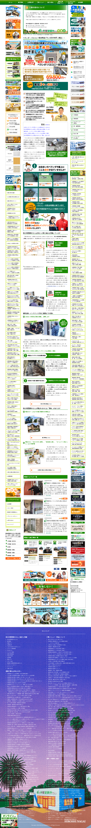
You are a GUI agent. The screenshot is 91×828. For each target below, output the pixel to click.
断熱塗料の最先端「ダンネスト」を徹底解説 (78, 378)
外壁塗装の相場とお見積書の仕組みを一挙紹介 (58, 655)
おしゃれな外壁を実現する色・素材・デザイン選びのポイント (20, 801)
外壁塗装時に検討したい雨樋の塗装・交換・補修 (12, 349)
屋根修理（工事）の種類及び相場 (11, 231)
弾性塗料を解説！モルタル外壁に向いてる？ (78, 435)
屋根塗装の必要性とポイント (54, 668)
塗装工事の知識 (10, 192)
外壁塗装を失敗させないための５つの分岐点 (16, 682)
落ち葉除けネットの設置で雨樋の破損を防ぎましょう (59, 721)
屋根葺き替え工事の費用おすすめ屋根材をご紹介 (12, 235)
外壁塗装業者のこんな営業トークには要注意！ (78, 300)
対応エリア (9, 659)
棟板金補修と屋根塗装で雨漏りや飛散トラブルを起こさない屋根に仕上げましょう (24, 771)
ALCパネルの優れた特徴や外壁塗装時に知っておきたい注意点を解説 (21, 761)
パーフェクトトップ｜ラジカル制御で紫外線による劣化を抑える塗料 (62, 761)
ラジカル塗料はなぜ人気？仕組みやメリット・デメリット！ (19, 817)
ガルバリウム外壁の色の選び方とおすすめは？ (17, 721)
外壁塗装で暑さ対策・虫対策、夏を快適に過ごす (58, 752)
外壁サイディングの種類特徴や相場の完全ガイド (12, 292)
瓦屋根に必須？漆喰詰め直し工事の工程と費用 (58, 701)
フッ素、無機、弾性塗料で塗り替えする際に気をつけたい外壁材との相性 (22, 768)
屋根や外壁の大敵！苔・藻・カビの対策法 (77, 358)
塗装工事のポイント (11, 201)
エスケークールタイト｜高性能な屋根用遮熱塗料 (58, 773)
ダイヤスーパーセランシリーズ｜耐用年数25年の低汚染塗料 (60, 770)
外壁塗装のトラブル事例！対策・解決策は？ (78, 394)
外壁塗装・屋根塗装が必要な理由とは (15, 704)
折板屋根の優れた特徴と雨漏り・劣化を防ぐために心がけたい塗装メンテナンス (65, 695)
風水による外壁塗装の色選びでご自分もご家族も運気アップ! (20, 686)
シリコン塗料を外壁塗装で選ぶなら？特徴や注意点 (13, 268)
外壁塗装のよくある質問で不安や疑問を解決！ (78, 182)
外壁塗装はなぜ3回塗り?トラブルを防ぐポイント (13, 321)
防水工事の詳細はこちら (46, 403)
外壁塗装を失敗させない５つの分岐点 (77, 190)
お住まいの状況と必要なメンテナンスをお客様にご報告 (36, 133)
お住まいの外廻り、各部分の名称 (14, 713)
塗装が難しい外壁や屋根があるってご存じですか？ (78, 309)
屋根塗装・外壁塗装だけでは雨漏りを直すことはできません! (20, 700)
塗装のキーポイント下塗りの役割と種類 (76, 264)
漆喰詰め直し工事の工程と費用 (76, 337)
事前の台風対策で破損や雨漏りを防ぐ (76, 382)
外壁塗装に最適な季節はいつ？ (12, 255)
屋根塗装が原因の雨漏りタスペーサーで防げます (12, 370)
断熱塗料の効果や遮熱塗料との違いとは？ (77, 374)
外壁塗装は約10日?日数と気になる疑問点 (77, 219)
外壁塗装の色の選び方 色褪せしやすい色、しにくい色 (18, 677)
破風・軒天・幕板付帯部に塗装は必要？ (12, 325)
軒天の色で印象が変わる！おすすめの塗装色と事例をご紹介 (60, 712)
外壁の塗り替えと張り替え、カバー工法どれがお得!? (77, 235)
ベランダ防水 (13, 75)
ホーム (10, 2)
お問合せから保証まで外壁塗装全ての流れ (57, 644)
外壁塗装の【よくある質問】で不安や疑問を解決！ (18, 673)
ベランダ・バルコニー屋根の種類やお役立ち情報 (13, 431)
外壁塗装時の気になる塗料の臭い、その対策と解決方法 (19, 697)
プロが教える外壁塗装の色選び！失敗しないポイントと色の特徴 (20, 675)
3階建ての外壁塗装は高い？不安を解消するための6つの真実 (20, 699)
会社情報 (9, 657)
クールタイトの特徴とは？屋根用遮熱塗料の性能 (78, 447)
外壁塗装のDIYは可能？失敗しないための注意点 (77, 305)
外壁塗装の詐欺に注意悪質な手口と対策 (77, 215)
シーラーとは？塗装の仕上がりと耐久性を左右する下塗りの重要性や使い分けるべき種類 (66, 810)
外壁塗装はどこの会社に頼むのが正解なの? (16, 753)
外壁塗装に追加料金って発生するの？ (76, 194)
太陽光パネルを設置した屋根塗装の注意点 (77, 362)
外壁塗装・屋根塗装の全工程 (54, 646)
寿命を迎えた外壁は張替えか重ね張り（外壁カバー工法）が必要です (62, 675)
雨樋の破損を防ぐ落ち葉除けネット (11, 358)
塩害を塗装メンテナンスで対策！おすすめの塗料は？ (18, 784)
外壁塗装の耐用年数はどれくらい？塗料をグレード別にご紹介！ (20, 722)
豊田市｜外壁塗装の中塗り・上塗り (56, 483)
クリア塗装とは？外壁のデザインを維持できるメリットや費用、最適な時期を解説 (65, 795)
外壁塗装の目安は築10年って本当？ (11, 209)
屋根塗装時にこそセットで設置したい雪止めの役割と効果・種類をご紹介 (63, 719)
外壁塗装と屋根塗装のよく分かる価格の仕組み (58, 641)
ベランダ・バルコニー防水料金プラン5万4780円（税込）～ (60, 654)
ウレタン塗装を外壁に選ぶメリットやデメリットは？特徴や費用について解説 (64, 793)
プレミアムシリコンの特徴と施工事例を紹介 (77, 443)
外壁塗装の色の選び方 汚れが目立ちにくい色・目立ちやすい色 (20, 679)
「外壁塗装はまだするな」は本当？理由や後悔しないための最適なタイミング (23, 691)
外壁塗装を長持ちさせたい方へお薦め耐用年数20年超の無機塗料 (61, 808)
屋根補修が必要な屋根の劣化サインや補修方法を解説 (59, 723)
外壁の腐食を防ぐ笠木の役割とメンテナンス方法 (13, 345)
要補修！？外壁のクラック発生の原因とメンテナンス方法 (19, 730)
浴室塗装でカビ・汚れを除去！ (11, 415)
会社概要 (80, 2)
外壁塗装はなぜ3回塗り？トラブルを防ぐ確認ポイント (18, 742)
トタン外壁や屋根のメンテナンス (11, 382)
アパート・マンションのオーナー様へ (77, 162)
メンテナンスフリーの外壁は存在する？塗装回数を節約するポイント (21, 717)
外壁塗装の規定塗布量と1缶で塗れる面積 (77, 349)
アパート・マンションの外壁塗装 (55, 748)
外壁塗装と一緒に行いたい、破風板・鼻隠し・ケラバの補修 (60, 708)
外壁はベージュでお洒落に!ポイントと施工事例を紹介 (78, 423)
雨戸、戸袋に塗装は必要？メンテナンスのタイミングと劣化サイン (62, 737)
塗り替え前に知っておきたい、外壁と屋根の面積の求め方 (19, 762)
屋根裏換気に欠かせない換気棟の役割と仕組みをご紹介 (19, 782)
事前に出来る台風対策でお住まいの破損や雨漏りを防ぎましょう (20, 792)
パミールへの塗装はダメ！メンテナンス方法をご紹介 (78, 370)
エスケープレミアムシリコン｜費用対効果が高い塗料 (59, 771)
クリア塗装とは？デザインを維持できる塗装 (13, 272)
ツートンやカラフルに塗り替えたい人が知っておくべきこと (78, 77)
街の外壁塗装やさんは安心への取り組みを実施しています (37, 129)
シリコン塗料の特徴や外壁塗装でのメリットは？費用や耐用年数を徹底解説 (64, 790)
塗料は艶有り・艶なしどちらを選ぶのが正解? (77, 321)
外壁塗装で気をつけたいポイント (12, 317)
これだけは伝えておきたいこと (13, 646)
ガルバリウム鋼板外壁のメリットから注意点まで (77, 247)
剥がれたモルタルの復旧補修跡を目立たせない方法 (13, 296)
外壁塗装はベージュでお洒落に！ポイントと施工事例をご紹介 (20, 810)
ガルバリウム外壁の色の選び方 (76, 251)
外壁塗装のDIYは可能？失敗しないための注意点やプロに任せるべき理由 (22, 710)
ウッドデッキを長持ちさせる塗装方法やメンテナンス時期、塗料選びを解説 (64, 730)
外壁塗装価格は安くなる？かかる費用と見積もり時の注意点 (60, 659)
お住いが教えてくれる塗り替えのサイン (12, 205)
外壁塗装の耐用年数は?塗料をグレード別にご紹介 (13, 247)
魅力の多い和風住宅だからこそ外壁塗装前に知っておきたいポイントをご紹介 (64, 699)
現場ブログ (9, 643)
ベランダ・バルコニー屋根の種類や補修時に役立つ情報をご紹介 (20, 773)
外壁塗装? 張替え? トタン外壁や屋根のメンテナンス (59, 694)
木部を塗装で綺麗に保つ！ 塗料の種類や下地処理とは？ (19, 786)
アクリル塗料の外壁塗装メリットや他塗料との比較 (13, 259)
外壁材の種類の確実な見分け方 (75, 239)
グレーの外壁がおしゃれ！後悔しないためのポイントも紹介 (19, 804)
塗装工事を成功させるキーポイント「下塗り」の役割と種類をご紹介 (62, 812)
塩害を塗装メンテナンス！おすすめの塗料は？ (13, 456)
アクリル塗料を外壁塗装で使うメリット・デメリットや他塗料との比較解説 (64, 792)
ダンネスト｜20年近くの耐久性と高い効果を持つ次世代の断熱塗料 (62, 782)
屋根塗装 (13, 67)
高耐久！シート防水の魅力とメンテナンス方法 (12, 447)
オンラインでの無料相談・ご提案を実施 (77, 178)
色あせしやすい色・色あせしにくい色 (77, 72)
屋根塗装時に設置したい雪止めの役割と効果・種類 (13, 353)
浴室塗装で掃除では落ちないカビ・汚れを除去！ (58, 732)
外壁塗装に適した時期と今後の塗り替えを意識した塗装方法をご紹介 (21, 724)
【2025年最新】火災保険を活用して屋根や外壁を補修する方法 (61, 663)
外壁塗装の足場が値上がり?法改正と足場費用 (78, 292)
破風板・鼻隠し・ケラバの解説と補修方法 (13, 329)
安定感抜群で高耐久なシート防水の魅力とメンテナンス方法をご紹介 (21, 781)
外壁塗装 (13, 63)
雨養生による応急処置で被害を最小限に (77, 386)
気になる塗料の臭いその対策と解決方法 (76, 227)
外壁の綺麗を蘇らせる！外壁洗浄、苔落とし (77, 354)
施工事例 (20, 2)
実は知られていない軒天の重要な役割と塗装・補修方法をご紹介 (61, 710)
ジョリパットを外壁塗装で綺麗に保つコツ (78, 341)
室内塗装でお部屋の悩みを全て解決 (55, 681)
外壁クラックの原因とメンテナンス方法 (12, 284)
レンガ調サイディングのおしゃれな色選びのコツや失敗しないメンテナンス (23, 731)
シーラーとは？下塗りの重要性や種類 (77, 272)
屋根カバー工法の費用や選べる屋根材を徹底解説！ (58, 674)
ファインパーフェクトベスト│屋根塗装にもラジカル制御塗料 (61, 762)
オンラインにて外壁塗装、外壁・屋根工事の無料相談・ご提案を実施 (62, 684)
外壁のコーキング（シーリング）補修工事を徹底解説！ (59, 690)
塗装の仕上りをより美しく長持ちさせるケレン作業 (13, 304)
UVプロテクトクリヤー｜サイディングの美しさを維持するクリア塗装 (62, 781)
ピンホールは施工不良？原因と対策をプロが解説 (12, 300)
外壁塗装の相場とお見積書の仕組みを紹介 (77, 202)
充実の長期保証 (10, 654)
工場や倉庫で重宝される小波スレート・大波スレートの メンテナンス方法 (22, 770)
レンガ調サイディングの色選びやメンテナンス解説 (13, 288)
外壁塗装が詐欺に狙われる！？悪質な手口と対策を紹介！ (19, 746)
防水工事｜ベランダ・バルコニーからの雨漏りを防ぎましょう (61, 683)
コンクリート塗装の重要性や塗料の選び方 (12, 423)
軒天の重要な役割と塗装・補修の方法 (11, 333)
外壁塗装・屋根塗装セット (13, 71)
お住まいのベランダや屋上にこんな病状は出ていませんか (37, 127)
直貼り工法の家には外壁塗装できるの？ (76, 317)
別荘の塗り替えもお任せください (78, 166)
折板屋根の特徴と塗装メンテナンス (11, 386)
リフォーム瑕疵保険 (11, 648)
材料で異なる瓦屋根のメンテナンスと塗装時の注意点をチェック (61, 703)
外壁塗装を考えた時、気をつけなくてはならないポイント (19, 741)
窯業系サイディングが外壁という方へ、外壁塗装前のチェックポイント (63, 817)
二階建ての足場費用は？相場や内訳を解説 (77, 296)
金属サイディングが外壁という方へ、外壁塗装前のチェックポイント (62, 819)
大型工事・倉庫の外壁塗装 (53, 746)
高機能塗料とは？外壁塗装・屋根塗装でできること (13, 308)
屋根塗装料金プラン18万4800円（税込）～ (57, 650)
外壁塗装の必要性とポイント (54, 666)
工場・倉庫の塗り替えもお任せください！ (78, 157)
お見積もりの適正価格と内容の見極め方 (77, 211)
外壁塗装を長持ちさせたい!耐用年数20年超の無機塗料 (78, 276)
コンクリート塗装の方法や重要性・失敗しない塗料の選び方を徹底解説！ (63, 735)
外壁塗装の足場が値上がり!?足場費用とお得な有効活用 (59, 754)
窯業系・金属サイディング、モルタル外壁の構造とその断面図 (20, 764)
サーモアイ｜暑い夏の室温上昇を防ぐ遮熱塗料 (58, 764)
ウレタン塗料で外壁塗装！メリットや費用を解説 (13, 264)
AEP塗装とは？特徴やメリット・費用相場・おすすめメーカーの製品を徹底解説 (65, 797)
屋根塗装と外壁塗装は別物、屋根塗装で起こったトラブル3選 (20, 750)
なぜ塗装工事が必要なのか (13, 196)
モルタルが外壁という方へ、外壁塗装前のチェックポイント (60, 815)
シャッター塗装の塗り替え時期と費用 (11, 419)
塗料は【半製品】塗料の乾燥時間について (12, 460)
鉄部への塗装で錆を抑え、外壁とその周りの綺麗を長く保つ (60, 725)
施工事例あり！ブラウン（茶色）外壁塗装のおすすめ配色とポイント (21, 812)
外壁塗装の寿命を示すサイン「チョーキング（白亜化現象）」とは (21, 728)
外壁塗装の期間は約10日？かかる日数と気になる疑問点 (19, 688)
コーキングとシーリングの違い (13, 464)
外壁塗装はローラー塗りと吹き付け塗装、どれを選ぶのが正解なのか (21, 757)
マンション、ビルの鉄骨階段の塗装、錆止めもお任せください (61, 726)
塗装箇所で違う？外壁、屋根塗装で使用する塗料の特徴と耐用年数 (62, 801)
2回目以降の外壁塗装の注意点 (76, 255)
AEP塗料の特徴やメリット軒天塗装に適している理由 (78, 456)
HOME (24, 34)
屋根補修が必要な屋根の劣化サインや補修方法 (12, 362)
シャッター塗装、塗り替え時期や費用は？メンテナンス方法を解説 (62, 734)
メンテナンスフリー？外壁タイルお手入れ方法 (77, 329)
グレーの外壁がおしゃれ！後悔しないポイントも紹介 (78, 411)
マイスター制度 (10, 652)
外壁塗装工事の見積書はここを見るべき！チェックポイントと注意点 (62, 657)
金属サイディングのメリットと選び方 (11, 378)
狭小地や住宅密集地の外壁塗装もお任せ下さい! (13, 374)
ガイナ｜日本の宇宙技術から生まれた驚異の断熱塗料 (59, 784)
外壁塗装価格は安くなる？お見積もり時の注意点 (13, 227)
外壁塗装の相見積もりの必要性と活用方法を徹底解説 (18, 744)
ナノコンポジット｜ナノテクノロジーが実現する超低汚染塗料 (61, 777)
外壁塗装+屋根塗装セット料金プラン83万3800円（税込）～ (60, 652)
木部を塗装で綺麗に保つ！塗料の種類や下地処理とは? (78, 366)
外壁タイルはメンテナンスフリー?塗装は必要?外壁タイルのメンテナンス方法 (64, 697)
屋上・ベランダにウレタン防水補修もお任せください (13, 443)
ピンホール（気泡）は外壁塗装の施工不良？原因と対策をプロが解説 (21, 737)
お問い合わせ (10, 520)
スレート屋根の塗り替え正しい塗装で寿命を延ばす (13, 366)
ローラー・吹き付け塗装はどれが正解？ (76, 345)
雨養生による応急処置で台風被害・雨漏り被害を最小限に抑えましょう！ (22, 793)
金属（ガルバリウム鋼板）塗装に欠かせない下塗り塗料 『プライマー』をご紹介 (65, 813)
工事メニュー (40, 2)
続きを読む (48, 495)
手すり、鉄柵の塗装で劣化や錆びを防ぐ (12, 407)
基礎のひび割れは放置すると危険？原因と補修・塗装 (18, 795)
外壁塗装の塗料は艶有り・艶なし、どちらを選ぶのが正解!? (60, 804)
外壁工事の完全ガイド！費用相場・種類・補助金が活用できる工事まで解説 (23, 693)
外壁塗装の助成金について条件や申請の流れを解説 (58, 686)
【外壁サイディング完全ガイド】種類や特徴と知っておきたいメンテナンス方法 (24, 733)
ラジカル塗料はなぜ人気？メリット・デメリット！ (78, 452)
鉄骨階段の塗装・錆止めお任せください (12, 402)
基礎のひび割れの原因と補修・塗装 (76, 390)
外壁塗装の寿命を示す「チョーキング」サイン (12, 280)
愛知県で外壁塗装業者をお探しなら (14, 663)
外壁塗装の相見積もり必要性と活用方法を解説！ (78, 198)
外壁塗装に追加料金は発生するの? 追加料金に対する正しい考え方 (62, 688)
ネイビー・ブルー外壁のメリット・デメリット (77, 407)
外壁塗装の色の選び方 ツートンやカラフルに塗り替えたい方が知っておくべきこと (24, 680)
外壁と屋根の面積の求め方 (13, 472)
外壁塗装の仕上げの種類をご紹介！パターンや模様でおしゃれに (20, 819)
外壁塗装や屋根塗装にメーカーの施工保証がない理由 (78, 280)
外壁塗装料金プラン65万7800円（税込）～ (57, 648)
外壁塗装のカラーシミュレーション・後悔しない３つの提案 (19, 684)
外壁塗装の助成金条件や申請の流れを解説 (77, 186)
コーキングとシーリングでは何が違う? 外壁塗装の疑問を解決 (20, 759)
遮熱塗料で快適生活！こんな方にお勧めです (57, 775)
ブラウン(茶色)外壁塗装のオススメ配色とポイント (78, 427)
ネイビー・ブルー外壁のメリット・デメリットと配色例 (19, 802)
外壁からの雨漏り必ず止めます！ (55, 664)
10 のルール (9, 650)
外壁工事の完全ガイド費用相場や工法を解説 (12, 223)
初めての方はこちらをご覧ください (55, 639)
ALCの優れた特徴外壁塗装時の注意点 (11, 468)
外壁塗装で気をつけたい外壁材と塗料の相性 (12, 480)
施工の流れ (50, 2)
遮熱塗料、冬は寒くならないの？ (55, 799)
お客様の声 (31, 2)
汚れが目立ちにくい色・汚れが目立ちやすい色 (78, 67)
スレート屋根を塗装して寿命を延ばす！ (56, 745)
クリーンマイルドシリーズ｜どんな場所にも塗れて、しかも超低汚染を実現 (64, 786)
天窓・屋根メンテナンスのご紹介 (12, 341)
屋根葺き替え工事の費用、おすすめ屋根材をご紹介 (58, 672)
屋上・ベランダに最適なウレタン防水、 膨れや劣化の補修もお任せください (23, 779)
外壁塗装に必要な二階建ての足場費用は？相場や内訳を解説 (60, 755)
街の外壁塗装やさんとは (12, 639)
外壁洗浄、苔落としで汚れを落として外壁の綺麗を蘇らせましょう (62, 739)
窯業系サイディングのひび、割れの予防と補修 (77, 313)
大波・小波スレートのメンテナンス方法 (12, 484)
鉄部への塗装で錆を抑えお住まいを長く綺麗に (12, 398)
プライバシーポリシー (12, 516)
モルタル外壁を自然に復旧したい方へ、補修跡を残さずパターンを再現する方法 (24, 735)
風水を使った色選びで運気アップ (78, 62)
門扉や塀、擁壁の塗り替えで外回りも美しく (57, 679)
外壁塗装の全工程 (11, 213)
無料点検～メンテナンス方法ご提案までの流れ (34, 131)
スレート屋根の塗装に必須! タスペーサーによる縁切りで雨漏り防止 (21, 751)
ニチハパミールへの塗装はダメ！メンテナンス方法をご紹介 (19, 788)
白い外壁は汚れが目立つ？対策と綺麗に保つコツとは (78, 419)
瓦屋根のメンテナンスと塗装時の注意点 (12, 390)
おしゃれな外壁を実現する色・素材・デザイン (78, 403)
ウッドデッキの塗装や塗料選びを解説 (12, 411)
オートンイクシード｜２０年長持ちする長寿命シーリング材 (60, 788)
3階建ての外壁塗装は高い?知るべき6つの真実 (78, 231)
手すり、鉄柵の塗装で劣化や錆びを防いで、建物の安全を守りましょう (63, 728)
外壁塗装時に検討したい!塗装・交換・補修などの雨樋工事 (60, 717)
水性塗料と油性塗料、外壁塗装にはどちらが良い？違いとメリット (62, 806)
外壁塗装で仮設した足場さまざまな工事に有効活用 (78, 288)
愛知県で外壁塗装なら (12, 512)
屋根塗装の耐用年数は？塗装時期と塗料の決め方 (77, 398)
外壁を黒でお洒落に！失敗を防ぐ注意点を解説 (77, 415)
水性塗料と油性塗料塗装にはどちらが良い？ (77, 325)
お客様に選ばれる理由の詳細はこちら (46, 470)
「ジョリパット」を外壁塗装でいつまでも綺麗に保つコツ (19, 766)
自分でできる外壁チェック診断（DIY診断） (16, 708)
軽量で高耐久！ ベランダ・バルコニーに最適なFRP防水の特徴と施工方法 (22, 777)
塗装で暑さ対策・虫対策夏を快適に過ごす (12, 276)
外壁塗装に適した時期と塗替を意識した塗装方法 (12, 251)
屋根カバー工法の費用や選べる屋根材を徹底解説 (12, 239)
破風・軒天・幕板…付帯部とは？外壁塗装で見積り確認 (59, 706)
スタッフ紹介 (10, 508)
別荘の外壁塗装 (51, 750)
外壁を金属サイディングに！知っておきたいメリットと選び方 (61, 692)
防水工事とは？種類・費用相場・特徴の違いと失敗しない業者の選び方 (22, 775)
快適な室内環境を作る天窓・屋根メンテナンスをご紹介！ (60, 714)
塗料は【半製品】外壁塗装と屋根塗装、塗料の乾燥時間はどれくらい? (22, 755)
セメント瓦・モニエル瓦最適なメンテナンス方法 (12, 394)
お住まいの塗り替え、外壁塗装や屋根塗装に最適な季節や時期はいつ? (22, 726)
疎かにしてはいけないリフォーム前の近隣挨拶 (77, 223)
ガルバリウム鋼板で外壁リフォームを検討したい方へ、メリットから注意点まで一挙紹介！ (26, 719)
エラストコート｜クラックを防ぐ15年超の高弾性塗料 (59, 779)
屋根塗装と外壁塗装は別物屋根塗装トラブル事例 (13, 313)
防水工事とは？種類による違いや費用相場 (13, 435)
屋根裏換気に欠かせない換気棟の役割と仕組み (12, 451)
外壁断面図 (9, 476)
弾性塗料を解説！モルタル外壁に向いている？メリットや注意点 (20, 815)
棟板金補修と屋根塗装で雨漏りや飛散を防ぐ (12, 427)
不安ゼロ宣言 (10, 655)
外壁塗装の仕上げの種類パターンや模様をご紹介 (77, 439)
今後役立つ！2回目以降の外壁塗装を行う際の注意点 (59, 677)
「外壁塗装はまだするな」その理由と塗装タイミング (13, 217)
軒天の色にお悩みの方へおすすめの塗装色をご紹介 (13, 337)
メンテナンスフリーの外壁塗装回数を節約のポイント (78, 243)
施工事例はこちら (46, 437)
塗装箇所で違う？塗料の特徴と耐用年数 (77, 260)
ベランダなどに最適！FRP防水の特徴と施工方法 (13, 439)
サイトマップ (10, 524)
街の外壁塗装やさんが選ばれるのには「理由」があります (37, 135)
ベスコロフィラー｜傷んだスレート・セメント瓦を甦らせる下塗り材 (62, 768)
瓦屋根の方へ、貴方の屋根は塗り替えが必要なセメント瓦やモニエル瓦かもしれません (66, 705)
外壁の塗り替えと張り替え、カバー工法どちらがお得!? (18, 711)
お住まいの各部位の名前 (12, 243)
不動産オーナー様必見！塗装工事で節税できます (77, 284)
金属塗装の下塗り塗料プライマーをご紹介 (77, 268)
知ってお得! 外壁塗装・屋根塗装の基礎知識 (16, 702)
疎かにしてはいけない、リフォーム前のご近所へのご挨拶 (19, 695)
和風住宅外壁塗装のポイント (76, 333)
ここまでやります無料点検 (53, 643)
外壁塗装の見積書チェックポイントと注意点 (78, 206)
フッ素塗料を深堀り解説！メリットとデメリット (78, 431)
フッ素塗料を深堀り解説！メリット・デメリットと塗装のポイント (21, 813)
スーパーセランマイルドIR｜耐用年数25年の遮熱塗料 (59, 766)
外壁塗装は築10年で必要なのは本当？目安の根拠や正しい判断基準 (21, 690)
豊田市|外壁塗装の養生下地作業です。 (57, 520)
